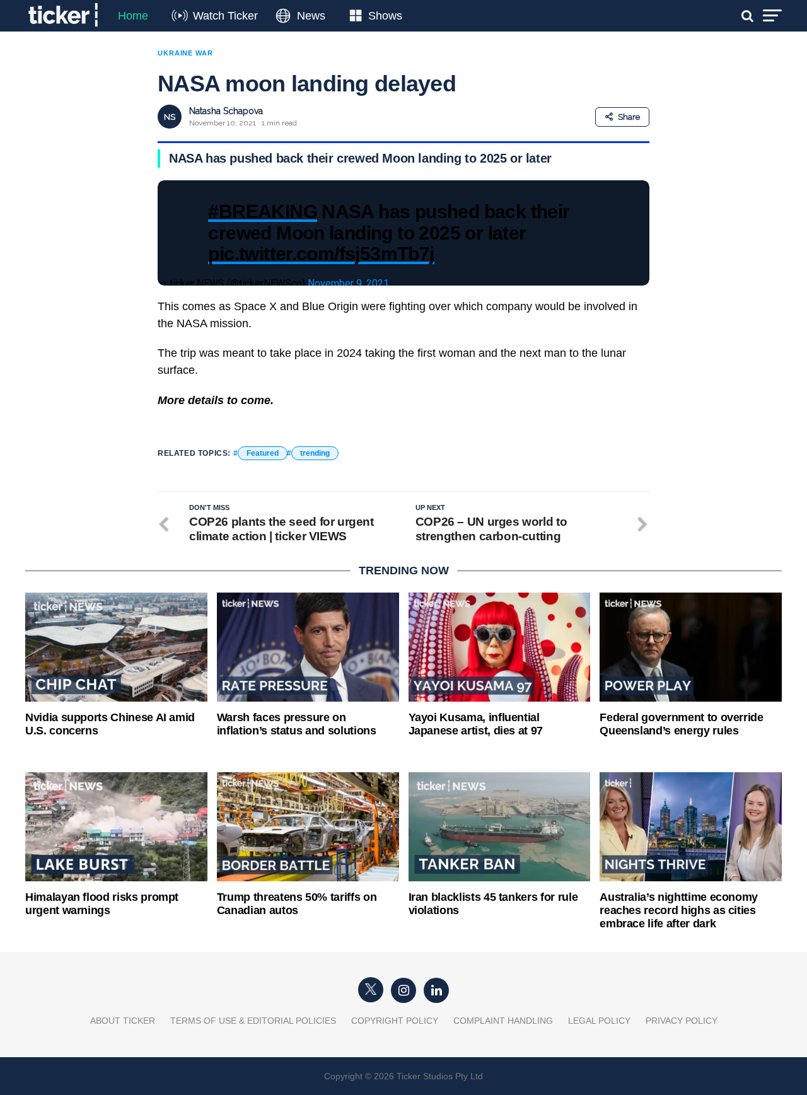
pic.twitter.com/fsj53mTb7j (321, 253)
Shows (385, 15)
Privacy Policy (681, 1021)
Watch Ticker (225, 15)
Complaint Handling (503, 1021)
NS (169, 117)
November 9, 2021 (348, 283)
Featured (263, 453)
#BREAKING (262, 211)
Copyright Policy (394, 1021)
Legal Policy (599, 1021)
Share (629, 117)
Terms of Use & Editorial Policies (253, 1021)
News (311, 15)
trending (315, 453)
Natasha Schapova (226, 111)
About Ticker (122, 1021)
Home (133, 15)
